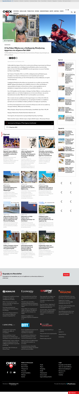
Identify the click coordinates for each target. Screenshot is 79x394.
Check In (49, 1)
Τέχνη (41, 366)
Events (23, 376)
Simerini (21, 1)
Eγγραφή (66, 274)
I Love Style (43, 1)
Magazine (55, 1)
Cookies (61, 374)
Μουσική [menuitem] (37, 11)
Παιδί (41, 364)
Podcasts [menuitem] (16, 13)
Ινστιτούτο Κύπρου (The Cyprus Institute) (22, 123)
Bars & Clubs (24, 366)
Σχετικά (6, 134)
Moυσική (23, 371)
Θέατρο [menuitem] (51, 11)
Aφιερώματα (43, 372)
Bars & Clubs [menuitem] (23, 11)
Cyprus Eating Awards (46, 376)
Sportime (26, 1)
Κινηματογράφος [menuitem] (44, 11)
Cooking (60, 1)
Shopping (42, 368)
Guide (41, 371)
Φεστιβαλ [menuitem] (56, 11)
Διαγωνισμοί (43, 374)
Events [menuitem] (62, 11)
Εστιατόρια (24, 364)
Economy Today (33, 1)
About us (61, 372)
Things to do (6, 149)
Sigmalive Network (6, 1)
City (39, 1)
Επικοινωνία (62, 371)
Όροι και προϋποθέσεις (65, 366)
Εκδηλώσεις (7, 44)
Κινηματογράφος (25, 372)
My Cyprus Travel (67, 1)
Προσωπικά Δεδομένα (65, 368)
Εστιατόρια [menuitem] (16, 11)
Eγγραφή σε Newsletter (65, 364)
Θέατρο (23, 374)
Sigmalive (16, 1)
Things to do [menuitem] (30, 11)
